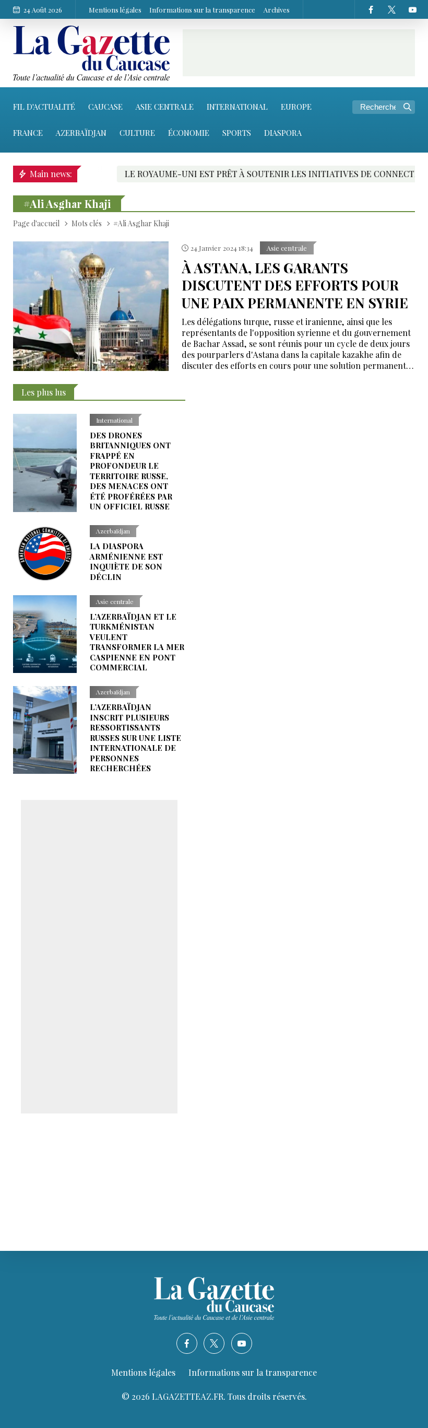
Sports (236, 132)
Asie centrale (165, 106)
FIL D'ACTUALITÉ (44, 106)
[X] (391, 9)
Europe (296, 106)
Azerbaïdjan (81, 132)
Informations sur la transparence (202, 9)
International (237, 106)
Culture (137, 132)
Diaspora (283, 132)
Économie (188, 132)
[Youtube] (412, 9)
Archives (277, 9)
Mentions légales (115, 9)
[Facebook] (370, 9)
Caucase (105, 106)
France (28, 132)
